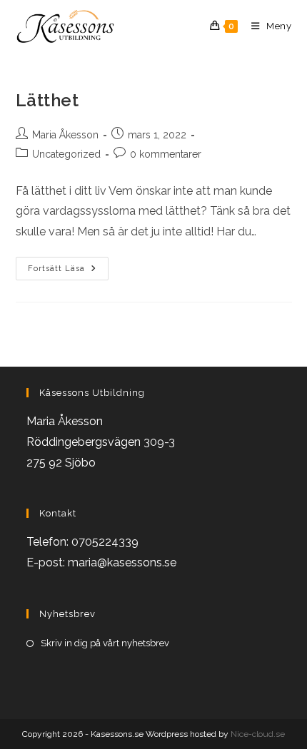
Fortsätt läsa (68, 269)
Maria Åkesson (65, 135)
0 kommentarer (165, 154)
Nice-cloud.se (258, 734)
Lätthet (47, 100)
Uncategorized (66, 154)
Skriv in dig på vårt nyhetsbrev (105, 643)
